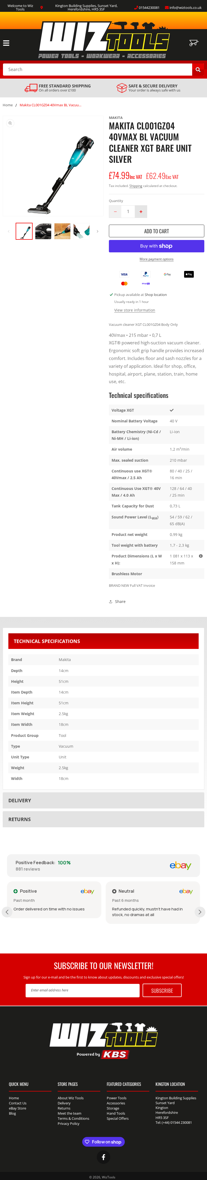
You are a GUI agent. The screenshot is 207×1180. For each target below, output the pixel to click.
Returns (64, 1108)
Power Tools (116, 1098)
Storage (113, 1108)
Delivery (64, 1103)
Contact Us (17, 1103)
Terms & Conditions (73, 1118)
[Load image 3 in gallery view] (62, 231)
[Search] (198, 69)
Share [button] (120, 601)
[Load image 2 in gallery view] (43, 231)
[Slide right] (98, 231)
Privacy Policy (69, 1123)
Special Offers (118, 1118)
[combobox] (103, 69)
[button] (6, 43)
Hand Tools (116, 1113)
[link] (58, 88)
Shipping (135, 185)
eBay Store (17, 1108)
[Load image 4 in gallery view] (81, 231)
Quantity (116, 200)
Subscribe (162, 990)
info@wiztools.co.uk (186, 7)
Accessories (116, 1103)
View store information (134, 310)
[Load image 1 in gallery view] (24, 231)
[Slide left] (9, 231)
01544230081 (149, 7)
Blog (12, 1113)
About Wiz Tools (71, 1098)
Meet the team (69, 1113)
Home (8, 105)
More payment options (157, 259)
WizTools (108, 1177)
